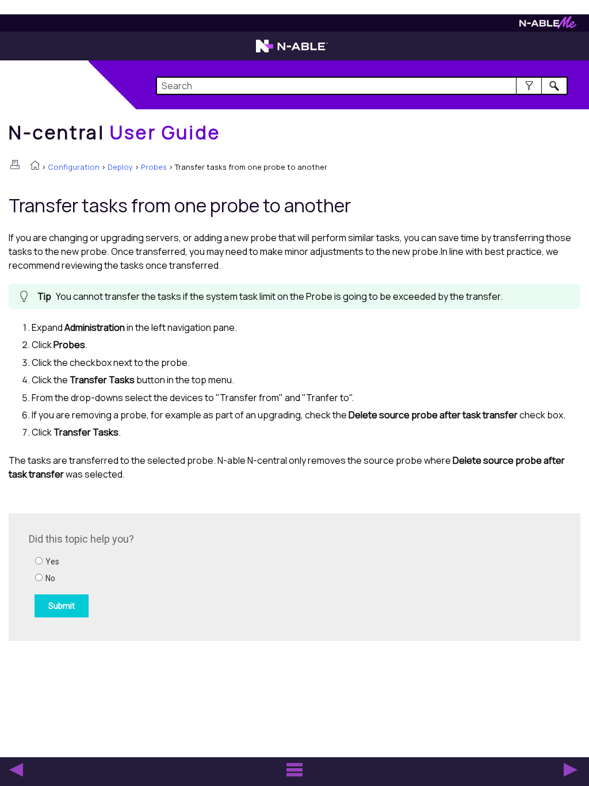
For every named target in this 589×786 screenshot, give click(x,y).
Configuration (74, 167)
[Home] (35, 166)
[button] (529, 86)
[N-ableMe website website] (547, 25)
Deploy (120, 167)
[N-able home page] (292, 51)
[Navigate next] (570, 770)
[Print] (15, 164)
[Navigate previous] (16, 770)
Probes (154, 167)
